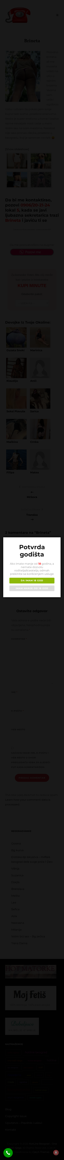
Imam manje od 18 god (32, 588)
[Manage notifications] (56, 1152)
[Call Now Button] (8, 1152)
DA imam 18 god (32, 580)
